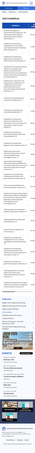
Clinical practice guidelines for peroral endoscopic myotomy (14, 186)
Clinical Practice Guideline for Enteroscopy (14, 231)
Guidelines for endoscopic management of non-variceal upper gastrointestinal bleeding (15, 240)
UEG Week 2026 (9, 393)
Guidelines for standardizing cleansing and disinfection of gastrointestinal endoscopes (13, 176)
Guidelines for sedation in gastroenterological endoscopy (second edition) (14, 134)
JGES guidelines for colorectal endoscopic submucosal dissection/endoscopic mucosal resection (14, 274)
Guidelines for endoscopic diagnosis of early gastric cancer (14, 144)
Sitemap (20, 440)
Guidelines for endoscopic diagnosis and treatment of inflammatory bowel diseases (14, 59)
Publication (6, 299)
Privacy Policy (10, 440)
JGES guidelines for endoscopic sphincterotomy (14, 220)
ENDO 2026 (7, 385)
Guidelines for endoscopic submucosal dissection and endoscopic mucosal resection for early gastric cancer (15, 252)
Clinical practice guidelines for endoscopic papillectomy (14, 99)
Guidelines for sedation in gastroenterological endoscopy (14, 263)
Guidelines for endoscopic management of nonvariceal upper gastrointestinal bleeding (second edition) (15, 47)
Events (27, 8)
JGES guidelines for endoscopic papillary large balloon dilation (14, 210)
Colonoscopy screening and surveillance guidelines (13, 111)
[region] (18, 157)
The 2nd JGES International (13, 368)
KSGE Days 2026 (9, 360)
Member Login (8, 8)
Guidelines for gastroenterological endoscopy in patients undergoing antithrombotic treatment (15, 285)
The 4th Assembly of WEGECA (13, 376)
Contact (26, 440)
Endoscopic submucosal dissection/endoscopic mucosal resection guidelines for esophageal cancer (14, 154)
